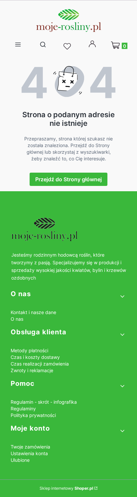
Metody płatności (29, 350)
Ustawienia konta (29, 453)
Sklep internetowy (66, 488)
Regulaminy (23, 408)
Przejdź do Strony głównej (68, 179)
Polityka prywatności (33, 415)
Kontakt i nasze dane (33, 312)
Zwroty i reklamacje (32, 370)
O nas (17, 319)
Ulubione (20, 460)
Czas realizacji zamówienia (40, 364)
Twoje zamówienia (30, 447)
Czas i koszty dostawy (35, 357)
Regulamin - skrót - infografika (44, 402)
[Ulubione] (68, 46)
